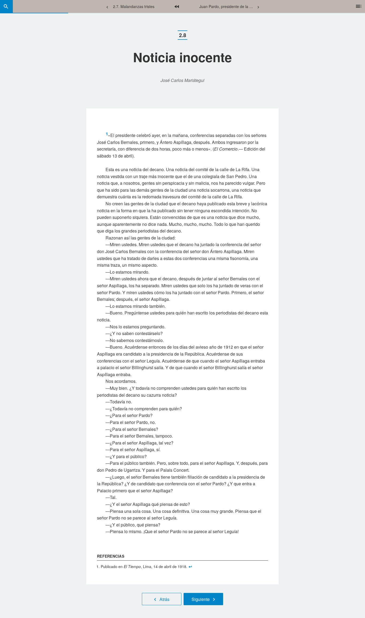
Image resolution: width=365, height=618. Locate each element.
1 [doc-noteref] (107, 134)
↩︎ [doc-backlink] (190, 566)
